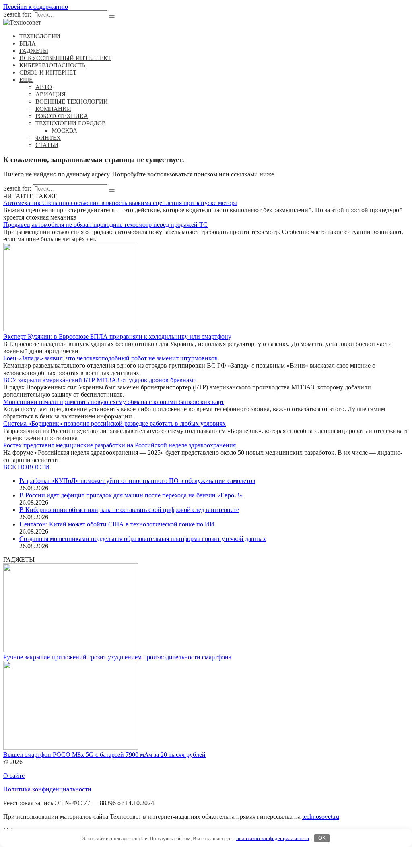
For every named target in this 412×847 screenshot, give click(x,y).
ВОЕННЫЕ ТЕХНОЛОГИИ (71, 101)
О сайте (14, 775)
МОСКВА (64, 130)
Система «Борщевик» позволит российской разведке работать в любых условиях (114, 423)
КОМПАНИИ (53, 109)
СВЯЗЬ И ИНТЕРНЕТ (47, 72)
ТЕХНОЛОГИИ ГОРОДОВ (70, 123)
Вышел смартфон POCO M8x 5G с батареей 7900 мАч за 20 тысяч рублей (104, 754)
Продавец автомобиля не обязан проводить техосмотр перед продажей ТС (105, 224)
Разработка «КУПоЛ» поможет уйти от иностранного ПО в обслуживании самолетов (137, 480)
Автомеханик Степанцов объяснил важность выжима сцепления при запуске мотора (120, 202)
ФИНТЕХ (48, 138)
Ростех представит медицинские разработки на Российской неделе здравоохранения (119, 445)
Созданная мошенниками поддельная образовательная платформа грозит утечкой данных (142, 538)
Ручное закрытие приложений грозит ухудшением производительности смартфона (117, 657)
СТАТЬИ (46, 145)
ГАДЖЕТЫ (33, 51)
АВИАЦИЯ (50, 94)
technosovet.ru (320, 816)
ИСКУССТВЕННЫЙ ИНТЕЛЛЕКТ (65, 58)
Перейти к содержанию (35, 6)
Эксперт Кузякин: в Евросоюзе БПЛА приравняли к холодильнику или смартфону (117, 336)
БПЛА (27, 43)
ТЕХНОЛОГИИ (39, 36)
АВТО (43, 87)
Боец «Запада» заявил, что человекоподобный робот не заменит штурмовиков (110, 358)
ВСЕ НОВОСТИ (26, 467)
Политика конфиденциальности (47, 789)
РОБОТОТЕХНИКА (61, 116)
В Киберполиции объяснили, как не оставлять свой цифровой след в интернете (129, 509)
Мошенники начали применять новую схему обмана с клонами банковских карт (113, 401)
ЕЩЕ (26, 80)
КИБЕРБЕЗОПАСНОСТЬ (52, 65)
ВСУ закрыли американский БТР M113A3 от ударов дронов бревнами (100, 380)
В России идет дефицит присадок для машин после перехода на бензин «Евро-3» (131, 495)
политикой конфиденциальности (272, 838)
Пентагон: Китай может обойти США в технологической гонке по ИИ (116, 524)
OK (322, 838)
